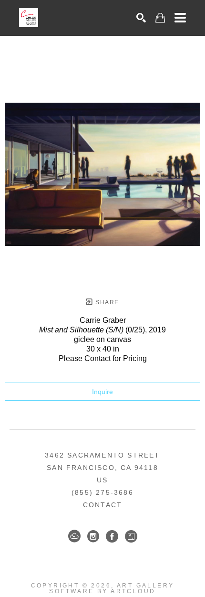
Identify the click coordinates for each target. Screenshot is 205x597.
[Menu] (180, 17)
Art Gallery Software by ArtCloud (111, 588)
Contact (102, 505)
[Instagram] (93, 536)
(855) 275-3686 (102, 492)
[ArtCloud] (74, 536)
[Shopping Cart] (160, 17)
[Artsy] (131, 536)
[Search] (141, 17)
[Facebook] (112, 536)
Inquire (102, 391)
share (106, 302)
